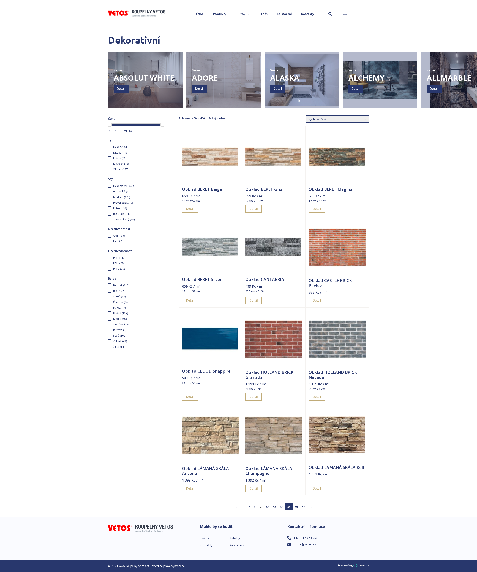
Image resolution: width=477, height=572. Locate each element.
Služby (240, 14)
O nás (264, 14)
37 (303, 507)
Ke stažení (284, 14)
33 (274, 507)
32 (267, 507)
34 (281, 507)
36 (296, 507)
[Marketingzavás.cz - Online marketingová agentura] (353, 566)
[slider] (110, 125)
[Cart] (345, 14)
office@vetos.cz (304, 544)
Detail (121, 89)
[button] (330, 14)
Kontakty (307, 14)
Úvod (200, 14)
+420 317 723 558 (305, 538)
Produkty (219, 14)
